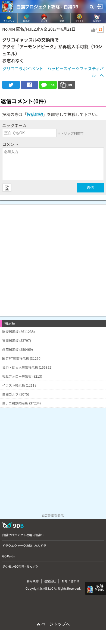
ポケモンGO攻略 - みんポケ (20, 566)
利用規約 (33, 581)
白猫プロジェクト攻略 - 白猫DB (47, 6)
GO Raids (8, 556)
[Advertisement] (53, 257)
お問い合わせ (70, 581)
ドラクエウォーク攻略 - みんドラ (24, 545)
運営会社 (50, 581)
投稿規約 (35, 114)
